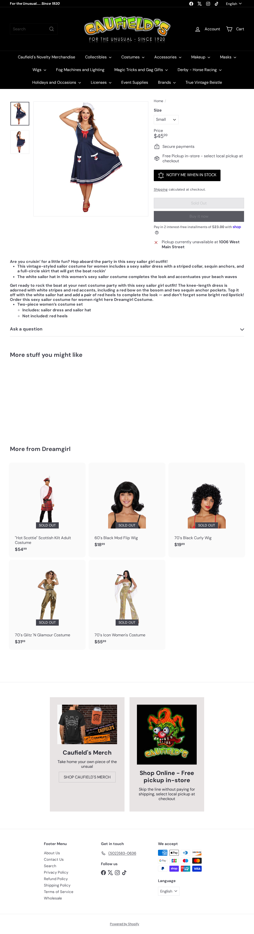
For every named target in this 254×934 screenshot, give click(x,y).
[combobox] (34, 29)
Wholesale (53, 898)
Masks (226, 57)
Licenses (99, 82)
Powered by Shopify (124, 924)
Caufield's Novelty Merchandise (46, 57)
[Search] (52, 29)
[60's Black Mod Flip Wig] (127, 508)
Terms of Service (58, 891)
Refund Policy (56, 878)
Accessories (166, 57)
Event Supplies (134, 82)
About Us (52, 853)
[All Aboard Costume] (27, 398)
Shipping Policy (57, 885)
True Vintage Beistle (204, 82)
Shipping (161, 189)
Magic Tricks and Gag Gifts (139, 69)
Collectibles (96, 57)
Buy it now (199, 216)
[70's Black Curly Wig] (206, 508)
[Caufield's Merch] (87, 724)
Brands (165, 82)
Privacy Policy (56, 872)
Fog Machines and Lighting (80, 69)
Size (158, 110)
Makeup (198, 57)
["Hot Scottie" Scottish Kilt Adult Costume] (47, 510)
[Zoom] (91, 159)
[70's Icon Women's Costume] (127, 605)
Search (50, 865)
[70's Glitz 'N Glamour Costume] (47, 605)
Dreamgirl (56, 449)
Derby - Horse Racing (198, 69)
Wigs (37, 69)
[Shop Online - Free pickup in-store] (167, 735)
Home (158, 101)
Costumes (131, 57)
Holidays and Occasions (54, 82)
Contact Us (54, 859)
